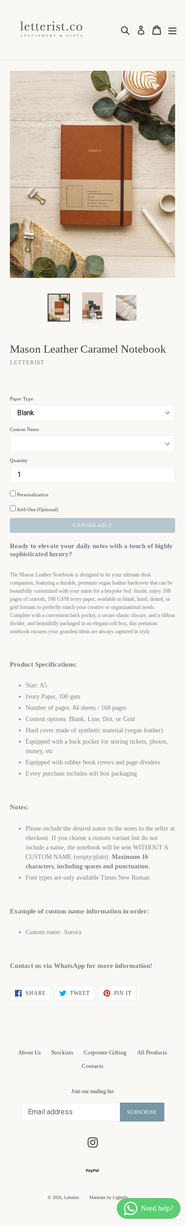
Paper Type (21, 398)
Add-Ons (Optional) (37, 509)
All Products (152, 1052)
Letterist (71, 1197)
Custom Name (24, 429)
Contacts (92, 1066)
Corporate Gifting (105, 1052)
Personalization (32, 494)
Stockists (62, 1052)
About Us (29, 1052)
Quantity (19, 460)
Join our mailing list (92, 1091)
